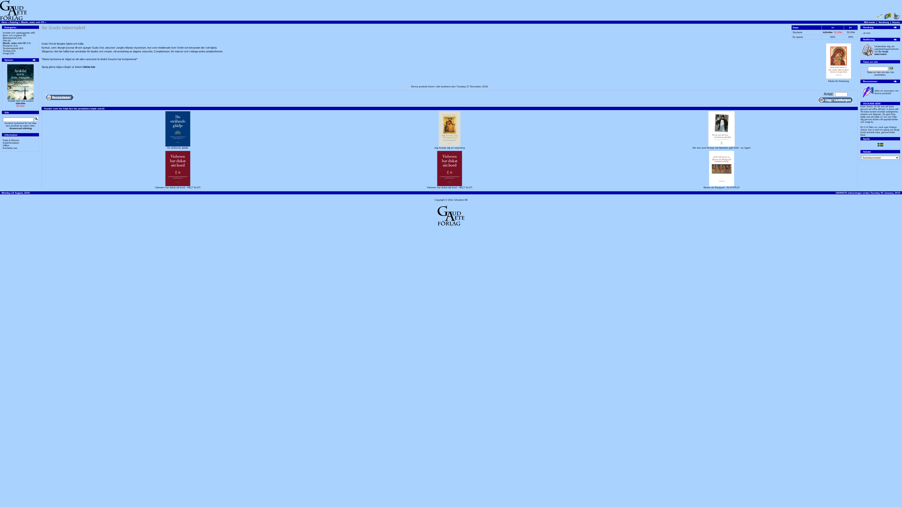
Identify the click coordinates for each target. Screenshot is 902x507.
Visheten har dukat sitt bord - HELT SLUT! (178, 187)
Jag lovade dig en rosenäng (449, 147)
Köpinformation (11, 143)
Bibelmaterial (10, 38)
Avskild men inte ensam (20, 101)
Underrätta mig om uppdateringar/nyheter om (887, 50)
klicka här (89, 66)
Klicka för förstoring (838, 81)
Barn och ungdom (12, 35)
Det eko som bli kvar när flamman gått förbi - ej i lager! (721, 147)
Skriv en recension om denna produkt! (886, 92)
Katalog (14, 22)
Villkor (6, 145)
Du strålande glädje (177, 147)
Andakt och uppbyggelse (16, 32)
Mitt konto (869, 22)
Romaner (8, 45)
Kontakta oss (10, 148)
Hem (4, 22)
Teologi (7, 51)
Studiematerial (10, 48)
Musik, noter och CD (32, 22)
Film (5, 40)
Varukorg (884, 22)
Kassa (896, 22)
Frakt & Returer (11, 140)
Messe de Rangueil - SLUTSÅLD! (722, 187)
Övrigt (6, 53)
